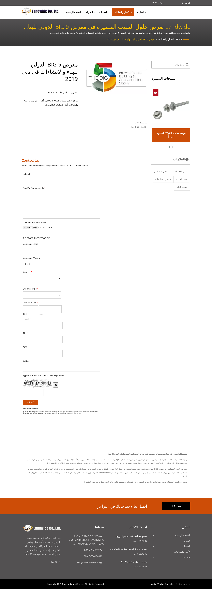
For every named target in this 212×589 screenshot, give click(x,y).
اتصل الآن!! (176, 506)
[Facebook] (59, 562)
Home (179, 39)
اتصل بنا (140, 12)
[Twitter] (56, 562)
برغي (150, 482)
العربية (187, 3)
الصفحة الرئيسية (73, 12)
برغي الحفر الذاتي (179, 172)
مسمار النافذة (181, 187)
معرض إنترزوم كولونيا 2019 (134, 561)
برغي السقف (181, 179)
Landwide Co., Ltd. (74, 584)
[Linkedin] (52, 562)
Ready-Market (157, 584)
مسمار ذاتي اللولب (163, 179)
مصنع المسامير (160, 172)
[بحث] (153, 2)
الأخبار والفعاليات (122, 12)
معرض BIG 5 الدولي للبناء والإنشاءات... (128, 548)
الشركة (89, 12)
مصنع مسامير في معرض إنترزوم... (130, 536)
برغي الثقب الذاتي (131, 482)
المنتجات (103, 12)
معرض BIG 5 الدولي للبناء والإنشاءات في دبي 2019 (130, 39)
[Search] (187, 65)
